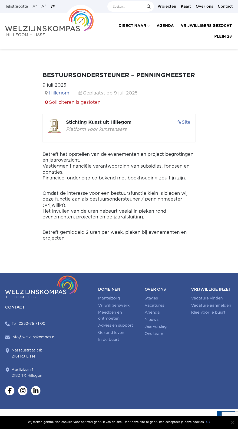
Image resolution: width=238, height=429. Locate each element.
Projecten (167, 6)
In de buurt (108, 339)
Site (186, 122)
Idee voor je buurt (208, 312)
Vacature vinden (207, 298)
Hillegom (59, 93)
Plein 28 (223, 36)
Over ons (204, 6)
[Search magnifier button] (148, 6)
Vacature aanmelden (211, 305)
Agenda (165, 25)
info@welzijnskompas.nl (33, 337)
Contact (225, 6)
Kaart (186, 6)
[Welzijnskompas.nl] (50, 20)
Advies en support (115, 325)
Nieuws (152, 319)
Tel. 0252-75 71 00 (28, 323)
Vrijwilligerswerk (114, 305)
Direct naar (132, 25)
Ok (208, 422)
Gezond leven (111, 332)
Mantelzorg (109, 298)
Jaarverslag (156, 326)
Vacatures (154, 305)
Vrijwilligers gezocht (206, 25)
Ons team (154, 333)
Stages (151, 298)
